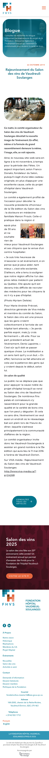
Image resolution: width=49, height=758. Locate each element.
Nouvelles (7, 661)
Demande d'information (13, 678)
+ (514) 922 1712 (13, 715)
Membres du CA (10, 647)
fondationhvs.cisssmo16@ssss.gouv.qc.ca (25, 695)
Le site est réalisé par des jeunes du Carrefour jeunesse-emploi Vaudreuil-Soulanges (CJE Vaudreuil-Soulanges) (24, 745)
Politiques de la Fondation (14, 687)
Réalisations (8, 644)
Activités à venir (10, 667)
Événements (8, 656)
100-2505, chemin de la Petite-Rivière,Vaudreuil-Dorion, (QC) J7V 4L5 (24, 704)
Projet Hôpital (9, 650)
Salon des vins (9, 664)
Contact (6, 673)
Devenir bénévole (11, 681)
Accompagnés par (24, 750)
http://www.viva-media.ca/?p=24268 (20, 473)
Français (6, 721)
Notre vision (8, 638)
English (6, 724)
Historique (7, 641)
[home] (7, 8)
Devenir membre (10, 684)
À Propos (7, 633)
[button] (44, 8)
